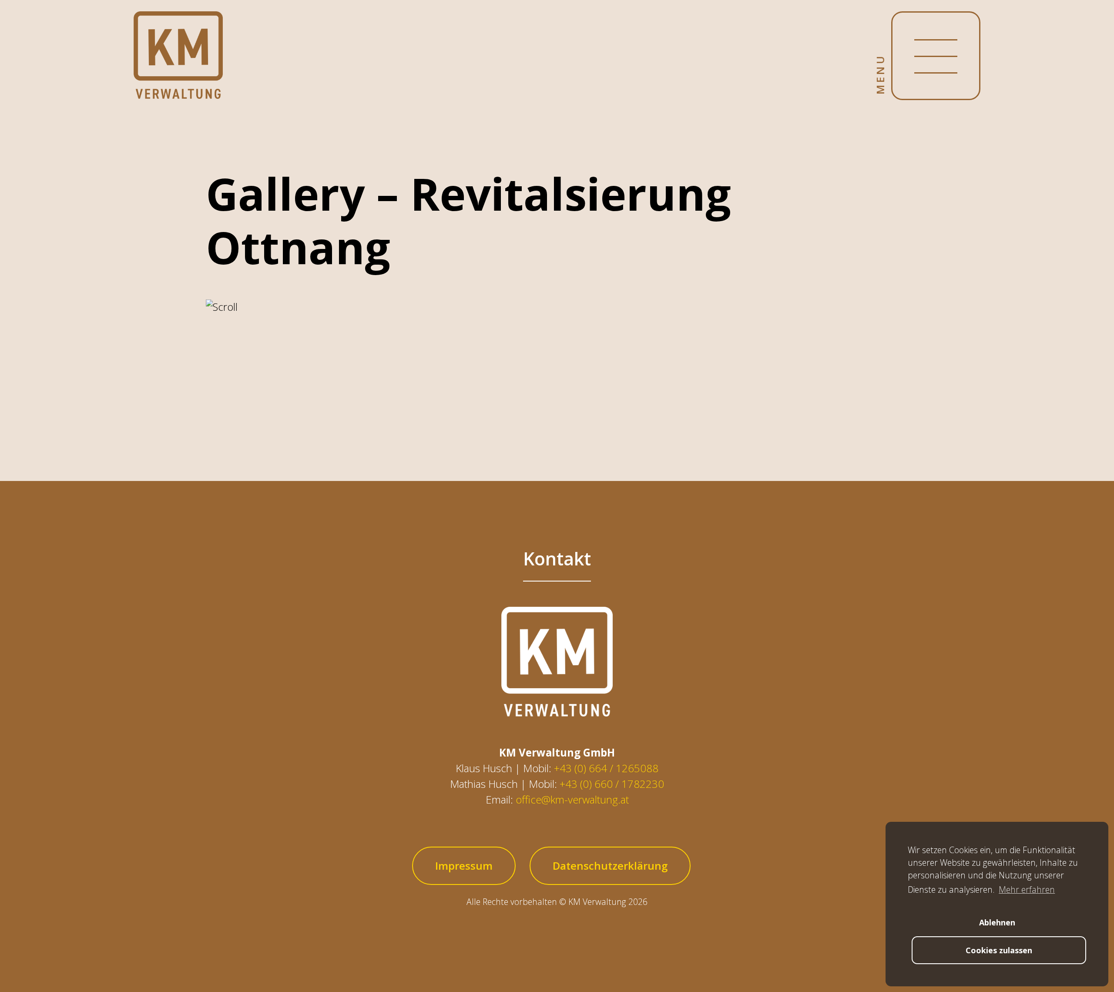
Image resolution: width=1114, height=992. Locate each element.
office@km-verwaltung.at (572, 799)
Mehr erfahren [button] (1027, 889)
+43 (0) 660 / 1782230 (612, 784)
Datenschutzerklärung (610, 865)
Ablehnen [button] (997, 922)
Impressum (464, 865)
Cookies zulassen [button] (999, 950)
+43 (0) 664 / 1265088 (606, 768)
